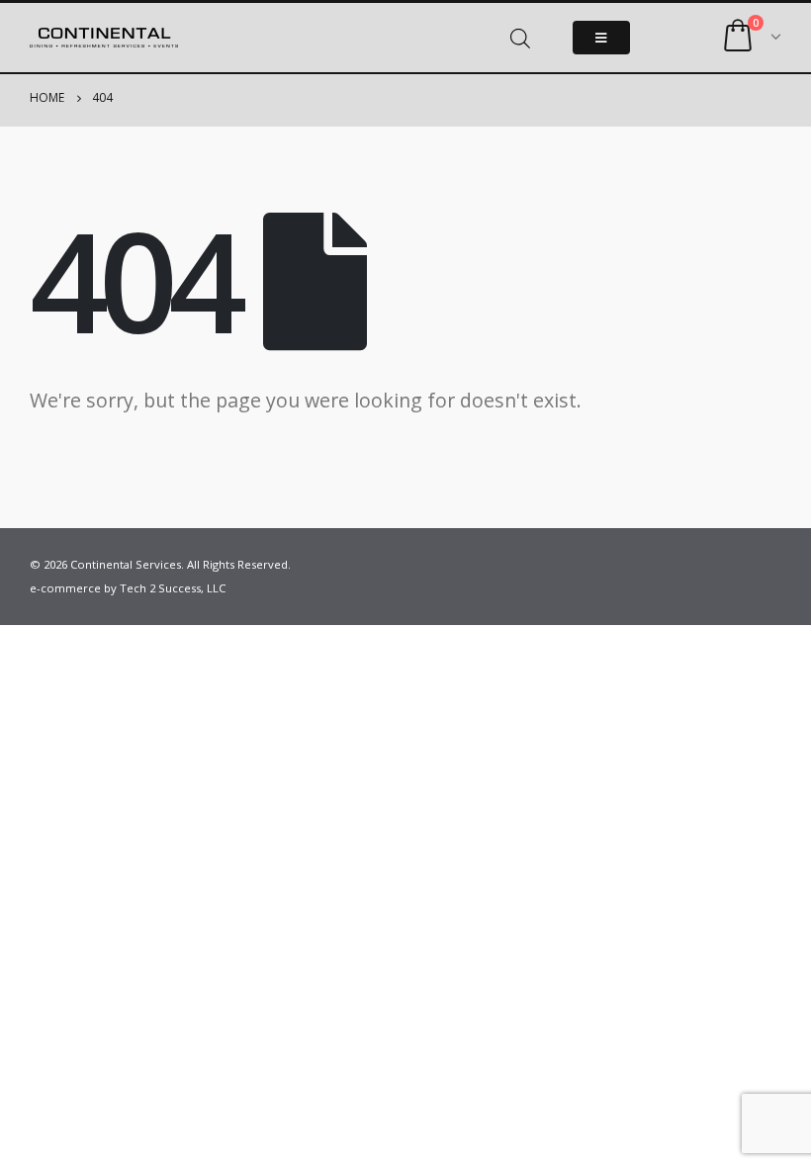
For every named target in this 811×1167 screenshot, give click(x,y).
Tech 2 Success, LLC (172, 588)
